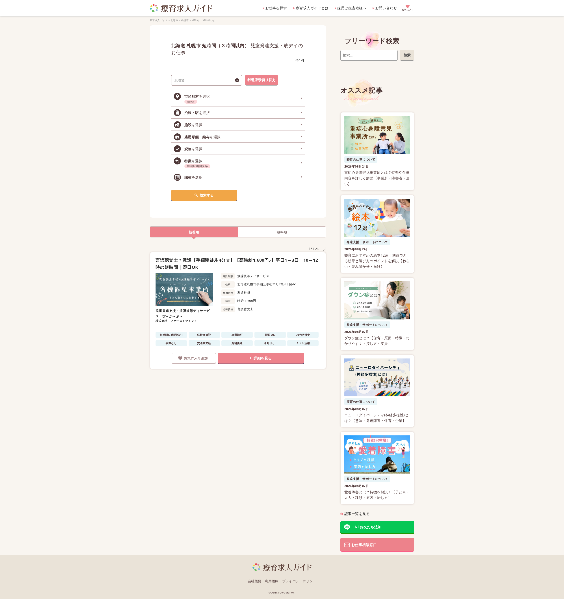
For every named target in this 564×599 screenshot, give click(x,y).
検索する (207, 195)
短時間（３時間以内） (204, 20)
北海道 (174, 20)
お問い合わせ (386, 8)
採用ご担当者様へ (351, 8)
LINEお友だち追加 (366, 526)
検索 (407, 54)
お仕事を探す (276, 8)
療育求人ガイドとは (312, 8)
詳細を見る (263, 358)
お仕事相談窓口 (364, 544)
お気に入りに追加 (194, 358)
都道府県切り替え (261, 79)
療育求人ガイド (158, 20)
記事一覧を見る (357, 513)
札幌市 (185, 20)
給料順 (282, 232)
